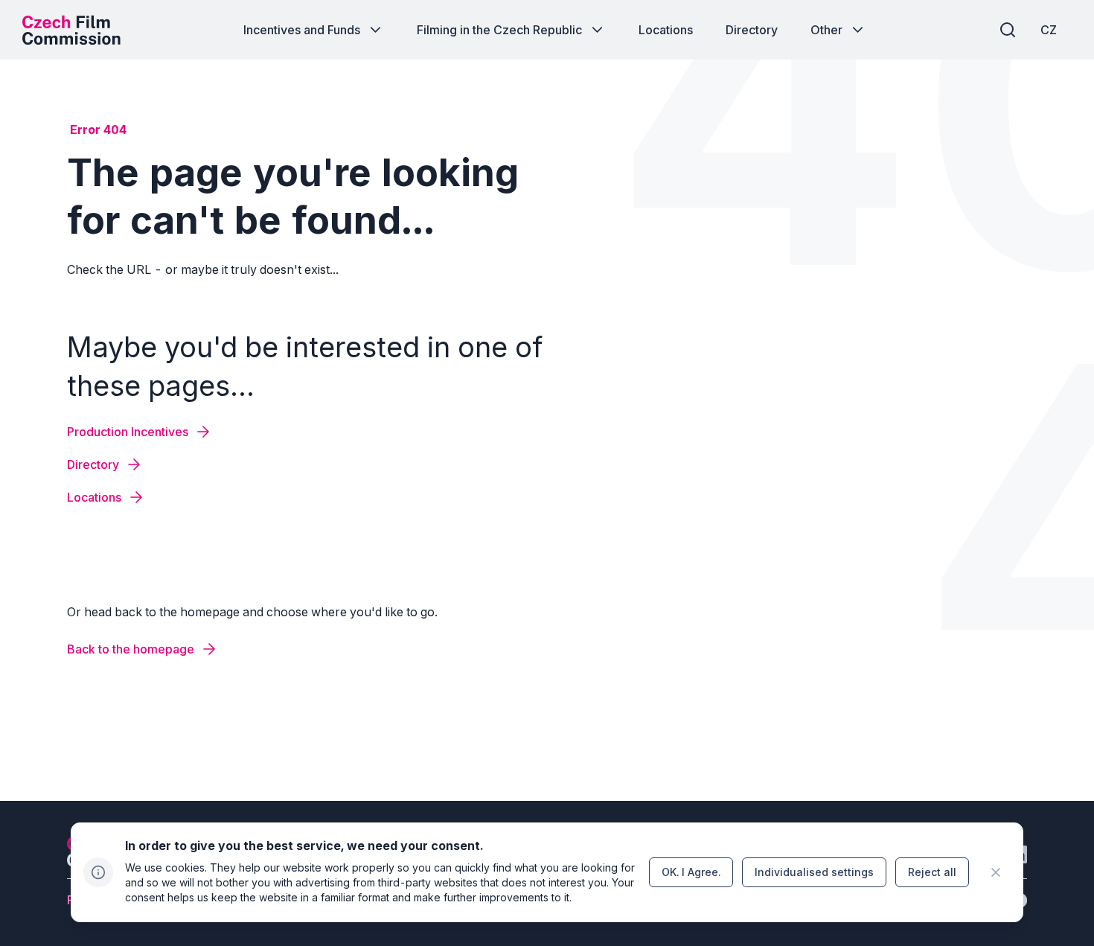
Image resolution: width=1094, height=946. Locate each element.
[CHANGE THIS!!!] (996, 872)
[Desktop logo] (71, 30)
